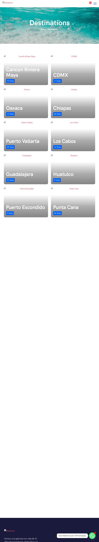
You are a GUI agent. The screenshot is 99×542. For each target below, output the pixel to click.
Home (43, 29)
